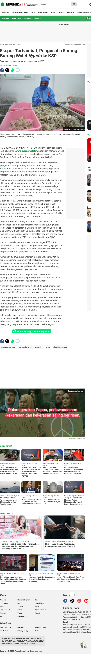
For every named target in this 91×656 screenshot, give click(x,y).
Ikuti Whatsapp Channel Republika (33, 331)
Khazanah (3, 603)
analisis (70, 13)
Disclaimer (4, 631)
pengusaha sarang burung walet (16, 165)
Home (2, 44)
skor (33, 13)
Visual (19, 613)
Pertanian (28, 18)
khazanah (43, 13)
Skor (36, 600)
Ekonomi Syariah (20, 13)
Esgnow (3, 613)
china (48, 347)
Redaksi (20, 627)
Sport (37, 606)
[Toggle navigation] (2, 4)
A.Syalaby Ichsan (10, 65)
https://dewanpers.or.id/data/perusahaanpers (19, 643)
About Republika (6, 627)
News (2, 606)
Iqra (18, 603)
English (37, 613)
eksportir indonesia (60, 347)
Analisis (20, 606)
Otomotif (37, 18)
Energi (13, 18)
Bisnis (20, 18)
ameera (5, 13)
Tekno (19, 610)
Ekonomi (9, 44)
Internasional (5, 610)
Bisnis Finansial (40, 610)
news (61, 13)
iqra (53, 13)
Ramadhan (21, 616)
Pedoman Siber (40, 627)
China (15, 207)
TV (1, 616)
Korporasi (17, 44)
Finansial (5, 18)
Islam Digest (39, 603)
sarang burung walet (24, 151)
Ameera (3, 600)
